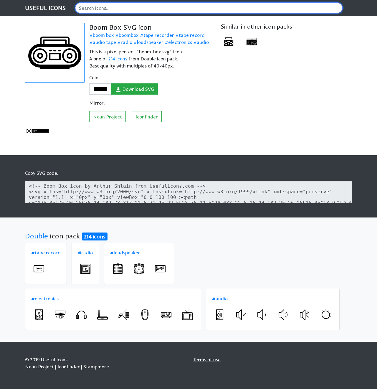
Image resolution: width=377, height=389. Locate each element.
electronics (180, 42)
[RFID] (85, 268)
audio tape (104, 42)
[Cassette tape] (39, 268)
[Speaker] (220, 314)
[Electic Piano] (160, 268)
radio (126, 42)
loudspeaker (150, 42)
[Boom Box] (228, 41)
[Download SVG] (55, 53)
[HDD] (39, 314)
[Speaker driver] (139, 268)
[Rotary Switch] (326, 314)
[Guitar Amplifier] (118, 268)
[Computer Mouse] (145, 314)
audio (203, 42)
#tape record (46, 253)
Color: (95, 77)
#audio (220, 298)
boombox (129, 35)
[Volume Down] (262, 314)
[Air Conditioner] (60, 314)
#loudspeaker (125, 253)
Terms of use (207, 359)
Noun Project (107, 117)
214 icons (117, 59)
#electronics (45, 298)
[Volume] (283, 314)
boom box (103, 35)
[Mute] (241, 314)
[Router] (102, 314)
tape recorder (158, 35)
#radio (85, 253)
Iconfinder (146, 117)
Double (36, 235)
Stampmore (96, 367)
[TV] (187, 314)
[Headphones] (81, 314)
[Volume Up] (304, 314)
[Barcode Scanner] (124, 314)
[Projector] (166, 314)
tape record (192, 35)
